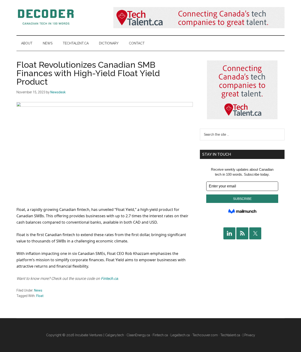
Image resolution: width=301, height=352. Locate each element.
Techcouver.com (205, 335)
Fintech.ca (109, 278)
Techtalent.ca (230, 335)
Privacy (249, 335)
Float (40, 296)
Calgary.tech (114, 335)
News (38, 290)
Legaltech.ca (180, 335)
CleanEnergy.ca (138, 335)
